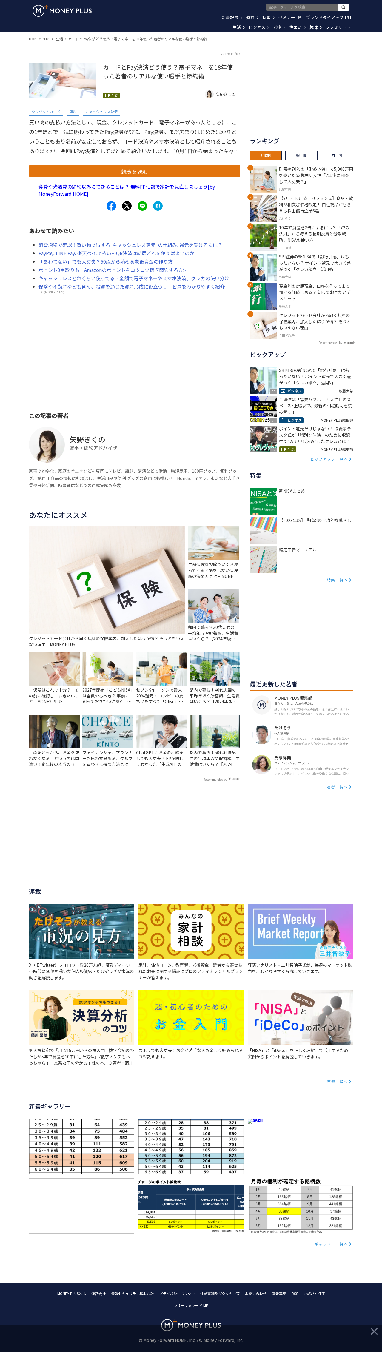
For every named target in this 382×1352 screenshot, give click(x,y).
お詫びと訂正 (314, 1293)
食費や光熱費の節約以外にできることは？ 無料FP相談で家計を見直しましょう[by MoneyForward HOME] (126, 190)
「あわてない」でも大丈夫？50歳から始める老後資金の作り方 (105, 261)
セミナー (289, 17)
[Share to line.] (142, 206)
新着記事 (230, 17)
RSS (295, 1293)
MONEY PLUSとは (71, 1293)
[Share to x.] (127, 206)
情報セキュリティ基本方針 (132, 1293)
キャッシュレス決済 (101, 111)
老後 (277, 27)
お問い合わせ (256, 1293)
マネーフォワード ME (191, 1305)
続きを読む (134, 171)
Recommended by (215, 779)
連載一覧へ (337, 1081)
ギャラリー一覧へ (331, 1243)
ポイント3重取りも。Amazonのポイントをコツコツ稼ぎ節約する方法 (113, 269)
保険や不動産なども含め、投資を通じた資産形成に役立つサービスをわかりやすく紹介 (131, 286)
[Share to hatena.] (158, 206)
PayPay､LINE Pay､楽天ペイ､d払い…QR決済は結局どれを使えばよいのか (116, 253)
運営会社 (98, 1293)
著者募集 (279, 1293)
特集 (266, 17)
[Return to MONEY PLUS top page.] (62, 10)
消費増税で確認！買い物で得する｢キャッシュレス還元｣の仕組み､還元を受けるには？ (130, 244)
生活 (236, 27)
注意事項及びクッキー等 (220, 1293)
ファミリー (336, 27)
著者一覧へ (337, 786)
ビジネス (257, 27)
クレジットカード (46, 111)
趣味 (313, 27)
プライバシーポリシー (177, 1293)
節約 (72, 111)
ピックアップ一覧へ (329, 458)
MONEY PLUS (39, 38)
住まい (295, 27)
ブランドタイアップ (327, 17)
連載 (250, 17)
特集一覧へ (337, 579)
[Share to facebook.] (111, 206)
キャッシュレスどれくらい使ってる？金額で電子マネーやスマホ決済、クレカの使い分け (133, 278)
